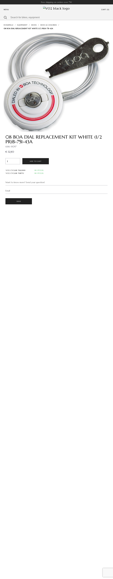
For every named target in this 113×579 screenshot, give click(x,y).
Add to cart (35, 161)
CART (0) (105, 9)
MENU (6, 9)
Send (18, 201)
